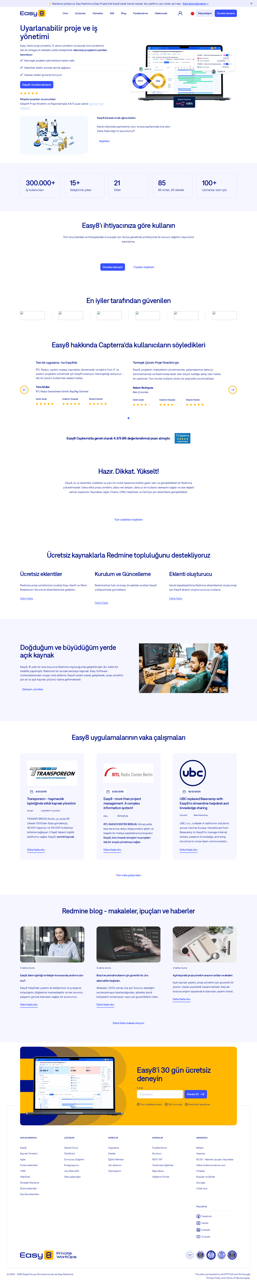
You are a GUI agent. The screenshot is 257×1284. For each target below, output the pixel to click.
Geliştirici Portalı (160, 1181)
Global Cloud (71, 1152)
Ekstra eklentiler (28, 1192)
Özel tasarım (114, 1175)
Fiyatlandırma (140, 13)
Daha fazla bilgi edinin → (195, 3)
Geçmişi (200, 1157)
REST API (157, 1163)
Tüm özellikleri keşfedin (129, 523)
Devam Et (193, 1098)
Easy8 (23, 1152)
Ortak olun (202, 1192)
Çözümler (80, 13)
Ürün (65, 13)
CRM (23, 1175)
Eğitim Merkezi (116, 1163)
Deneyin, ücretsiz (32, 693)
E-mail (140, 1092)
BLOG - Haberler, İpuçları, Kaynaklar (215, 1163)
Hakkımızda (161, 13)
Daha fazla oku (36, 854)
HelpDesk (25, 1181)
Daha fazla (26, 602)
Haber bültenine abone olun (211, 1169)
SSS (112, 13)
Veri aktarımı (114, 1169)
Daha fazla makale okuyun (128, 1027)
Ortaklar (200, 1175)
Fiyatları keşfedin (144, 267)
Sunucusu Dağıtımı (74, 1163)
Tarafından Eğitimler (163, 1169)
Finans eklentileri (29, 1169)
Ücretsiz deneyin (113, 267)
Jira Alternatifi (71, 1175)
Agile (22, 1163)
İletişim (200, 1152)
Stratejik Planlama (29, 1187)
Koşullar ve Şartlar (205, 1181)
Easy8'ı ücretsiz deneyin (36, 84)
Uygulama (113, 1152)
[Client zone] (180, 13)
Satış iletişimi (205, 13)
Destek (112, 1157)
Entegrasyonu (71, 1169)
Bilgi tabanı (158, 1175)
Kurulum (156, 1157)
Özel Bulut (69, 1157)
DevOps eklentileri (29, 1198)
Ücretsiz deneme (226, 13)
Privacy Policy (213, 1282)
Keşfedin (104, 141)
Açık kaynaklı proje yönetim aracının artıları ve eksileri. (203, 979)
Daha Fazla (101, 607)
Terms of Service (235, 1282)
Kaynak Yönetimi (29, 1157)
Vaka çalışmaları (72, 1181)
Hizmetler (98, 13)
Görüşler (200, 1187)
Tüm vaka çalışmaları (128, 879)
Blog (123, 13)
